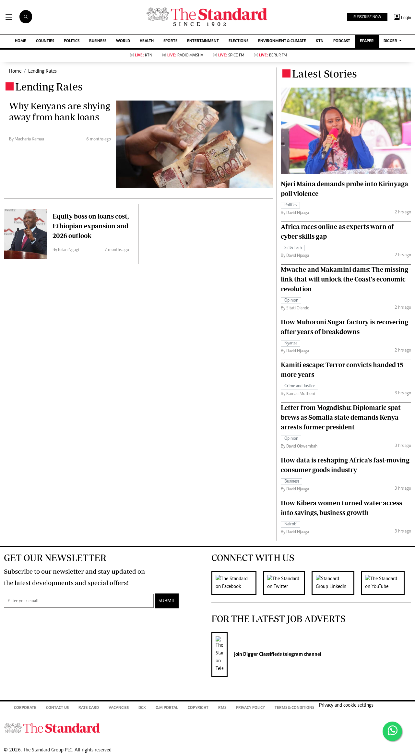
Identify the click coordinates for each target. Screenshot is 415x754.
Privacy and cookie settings (346, 705)
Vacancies (119, 708)
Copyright (198, 708)
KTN (320, 41)
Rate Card (88, 708)
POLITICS (71, 41)
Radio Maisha (185, 56)
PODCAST (341, 41)
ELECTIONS (238, 41)
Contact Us (57, 708)
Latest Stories (324, 73)
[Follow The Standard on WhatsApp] (392, 731)
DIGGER (391, 41)
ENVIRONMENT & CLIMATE (282, 41)
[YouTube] (386, 583)
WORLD (123, 41)
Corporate (25, 708)
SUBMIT (167, 601)
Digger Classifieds (262, 654)
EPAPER (367, 41)
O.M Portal (167, 708)
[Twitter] (287, 583)
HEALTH (147, 41)
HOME (20, 41)
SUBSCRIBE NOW (367, 17)
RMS (222, 708)
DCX (142, 708)
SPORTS (170, 41)
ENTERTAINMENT (203, 41)
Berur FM (273, 56)
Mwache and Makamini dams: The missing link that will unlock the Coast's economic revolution (344, 279)
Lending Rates (42, 71)
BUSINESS (97, 41)
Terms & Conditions (294, 708)
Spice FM (231, 56)
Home (15, 71)
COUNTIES (45, 41)
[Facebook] (237, 583)
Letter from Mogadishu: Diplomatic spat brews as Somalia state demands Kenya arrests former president (341, 417)
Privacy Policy (250, 708)
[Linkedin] (336, 583)
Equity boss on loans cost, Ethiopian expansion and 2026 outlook (91, 225)
